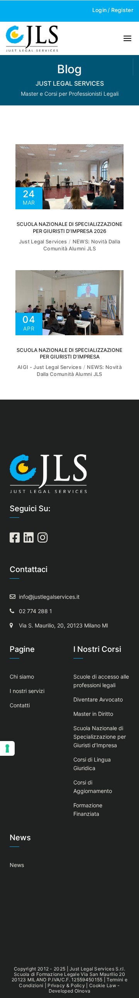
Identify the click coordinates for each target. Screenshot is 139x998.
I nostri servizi (27, 691)
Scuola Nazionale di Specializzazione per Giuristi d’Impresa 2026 (69, 227)
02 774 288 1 (35, 611)
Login (99, 10)
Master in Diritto (93, 713)
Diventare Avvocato (98, 699)
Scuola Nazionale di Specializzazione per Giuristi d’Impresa (69, 353)
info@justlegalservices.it (49, 596)
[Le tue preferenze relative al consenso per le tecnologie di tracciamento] (7, 748)
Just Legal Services (43, 241)
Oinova (83, 991)
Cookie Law (102, 985)
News (17, 865)
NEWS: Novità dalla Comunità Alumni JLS (81, 245)
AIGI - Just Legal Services (49, 367)
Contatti (20, 705)
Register (122, 10)
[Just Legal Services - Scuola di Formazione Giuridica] (32, 38)
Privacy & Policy (66, 985)
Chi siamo (22, 676)
